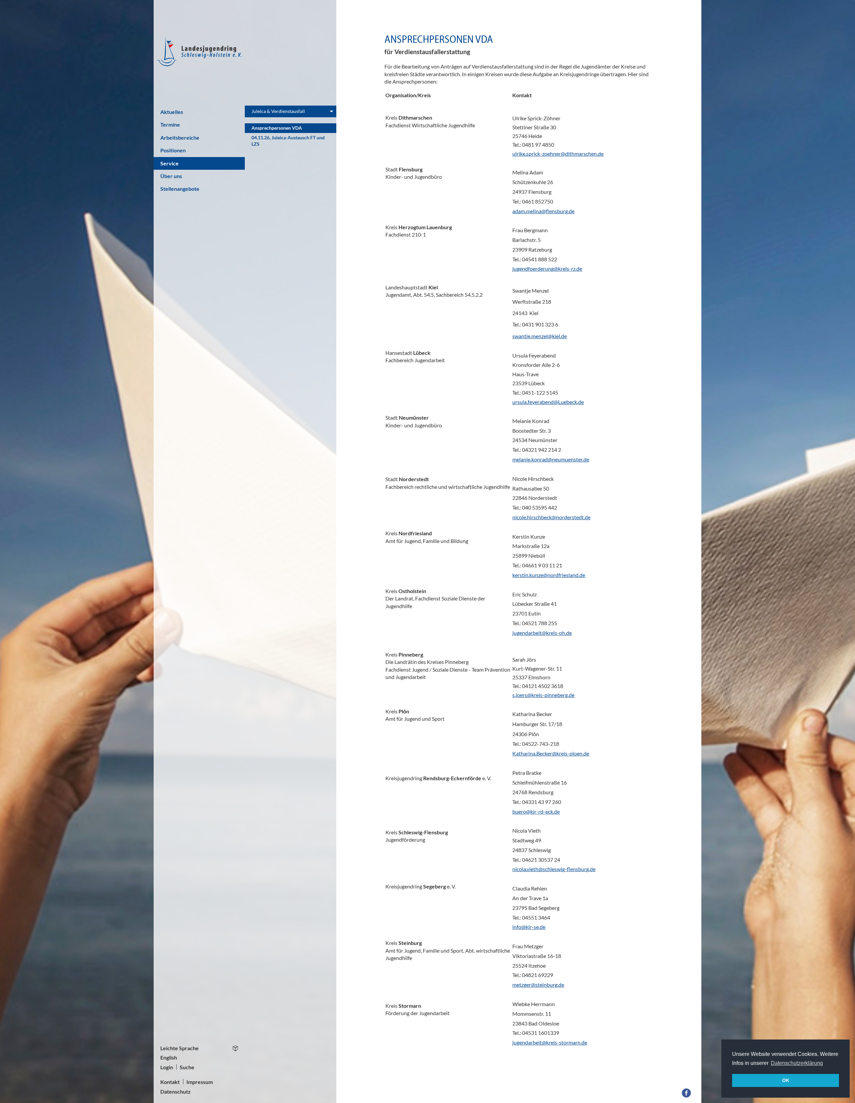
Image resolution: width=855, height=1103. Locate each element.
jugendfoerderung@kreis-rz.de (547, 268)
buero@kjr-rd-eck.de (536, 811)
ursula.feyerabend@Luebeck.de (548, 402)
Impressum (199, 1082)
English (168, 1057)
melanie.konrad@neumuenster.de (550, 459)
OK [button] (785, 1080)
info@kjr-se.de (528, 927)
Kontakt (170, 1082)
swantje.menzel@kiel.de (539, 336)
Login (166, 1067)
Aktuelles (171, 112)
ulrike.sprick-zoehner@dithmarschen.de (558, 153)
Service (169, 163)
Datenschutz (175, 1091)
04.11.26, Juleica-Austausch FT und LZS (288, 141)
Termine (170, 124)
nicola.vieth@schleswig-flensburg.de (553, 869)
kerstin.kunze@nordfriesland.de (548, 575)
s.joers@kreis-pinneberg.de (543, 695)
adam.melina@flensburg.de (543, 211)
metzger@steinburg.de (538, 984)
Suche (187, 1067)
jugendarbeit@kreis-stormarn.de (549, 1042)
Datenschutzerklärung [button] (797, 1063)
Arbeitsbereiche (179, 137)
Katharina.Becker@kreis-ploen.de (550, 753)
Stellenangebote (179, 188)
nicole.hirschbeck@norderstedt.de (551, 517)
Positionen (173, 150)
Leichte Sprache (179, 1048)
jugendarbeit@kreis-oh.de (542, 633)
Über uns (171, 176)
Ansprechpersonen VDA (276, 128)
